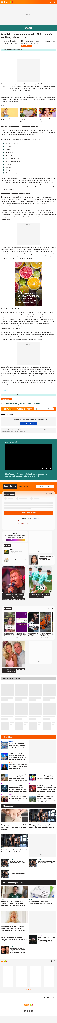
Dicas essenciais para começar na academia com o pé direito (46, 862)
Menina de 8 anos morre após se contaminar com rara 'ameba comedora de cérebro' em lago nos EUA (13, 928)
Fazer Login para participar (28, 423)
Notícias (7, 472)
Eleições (10, 751)
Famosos (11, 773)
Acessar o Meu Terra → (24, 486)
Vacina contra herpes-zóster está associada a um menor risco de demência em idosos (14, 939)
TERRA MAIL (30, 2)
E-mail (50, 2)
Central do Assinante (40, 2)
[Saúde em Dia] (5, 390)
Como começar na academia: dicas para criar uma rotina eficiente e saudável (18, 863)
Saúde (29, 403)
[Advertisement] (40, 874)
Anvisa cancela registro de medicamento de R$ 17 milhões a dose (42, 902)
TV (37, 773)
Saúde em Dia (22, 403)
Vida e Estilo (37, 403)
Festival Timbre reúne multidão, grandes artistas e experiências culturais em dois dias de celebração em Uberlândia (46, 940)
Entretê (10, 794)
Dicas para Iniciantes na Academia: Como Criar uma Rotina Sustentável (41, 826)
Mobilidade (39, 794)
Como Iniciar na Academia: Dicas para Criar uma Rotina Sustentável (14, 851)
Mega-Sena (10, 741)
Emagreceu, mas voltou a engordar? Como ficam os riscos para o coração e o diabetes (14, 827)
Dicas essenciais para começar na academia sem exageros (18, 872)
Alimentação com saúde (11, 403)
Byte (10, 783)
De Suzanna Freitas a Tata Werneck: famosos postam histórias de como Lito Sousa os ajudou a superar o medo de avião (18, 950)
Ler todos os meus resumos (28, 512)
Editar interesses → (49, 493)
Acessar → (24, 545)
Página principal (8, 2)
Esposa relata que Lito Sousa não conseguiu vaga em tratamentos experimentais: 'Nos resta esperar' (13, 903)
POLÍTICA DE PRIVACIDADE (42, 1008)
